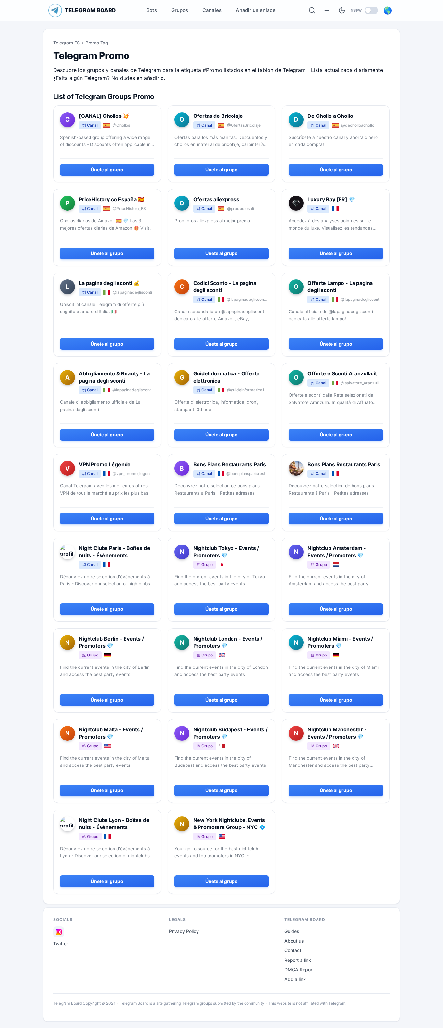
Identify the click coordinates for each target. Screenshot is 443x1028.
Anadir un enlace (256, 10)
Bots (151, 10)
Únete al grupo (107, 169)
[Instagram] (58, 931)
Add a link (295, 979)
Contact (292, 950)
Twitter (60, 943)
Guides (291, 931)
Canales (212, 10)
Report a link (297, 960)
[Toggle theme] (342, 10)
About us (294, 941)
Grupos (179, 10)
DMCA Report (299, 969)
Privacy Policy (184, 931)
